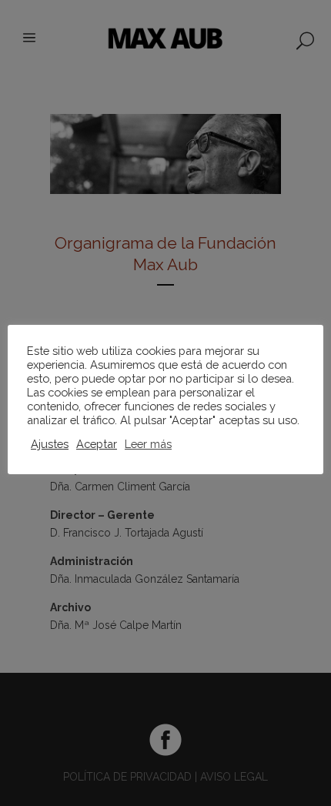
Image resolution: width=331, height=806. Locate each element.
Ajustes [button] (50, 443)
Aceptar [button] (96, 443)
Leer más (148, 443)
